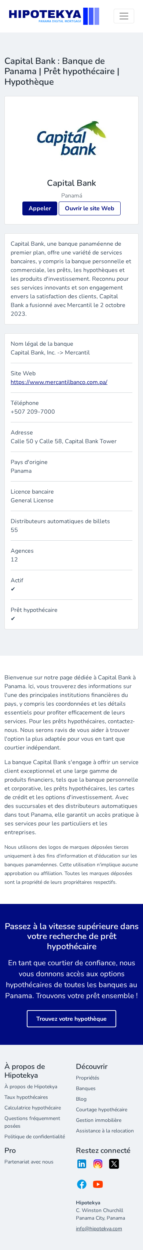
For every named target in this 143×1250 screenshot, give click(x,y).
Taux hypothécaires (26, 1097)
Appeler (40, 208)
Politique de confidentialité (34, 1136)
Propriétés (87, 1077)
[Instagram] (98, 1166)
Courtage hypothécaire (101, 1109)
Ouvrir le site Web (89, 208)
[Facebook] (82, 1187)
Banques (86, 1088)
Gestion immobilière (98, 1120)
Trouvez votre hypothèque (71, 1019)
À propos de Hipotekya (30, 1086)
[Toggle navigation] (124, 16)
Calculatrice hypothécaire (32, 1107)
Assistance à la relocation (105, 1130)
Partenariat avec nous (29, 1161)
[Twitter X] (114, 1166)
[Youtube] (98, 1187)
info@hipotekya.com (99, 1228)
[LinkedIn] (82, 1166)
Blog (81, 1099)
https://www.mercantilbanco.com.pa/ (59, 382)
